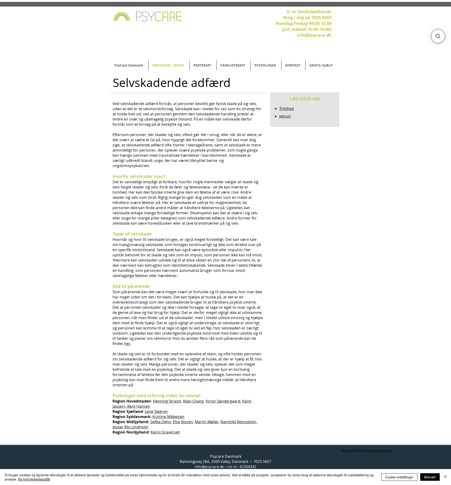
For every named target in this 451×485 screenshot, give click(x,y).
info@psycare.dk (209, 466)
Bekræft (430, 477)
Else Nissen (183, 421)
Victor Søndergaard (223, 401)
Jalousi (285, 116)
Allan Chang (193, 401)
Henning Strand (167, 401)
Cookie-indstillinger (399, 477)
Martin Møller (207, 421)
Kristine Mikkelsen (168, 416)
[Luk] (445, 477)
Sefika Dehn (160, 421)
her (127, 343)
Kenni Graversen (165, 432)
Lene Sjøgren (156, 411)
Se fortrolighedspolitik (34, 479)
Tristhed (286, 108)
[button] (438, 36)
